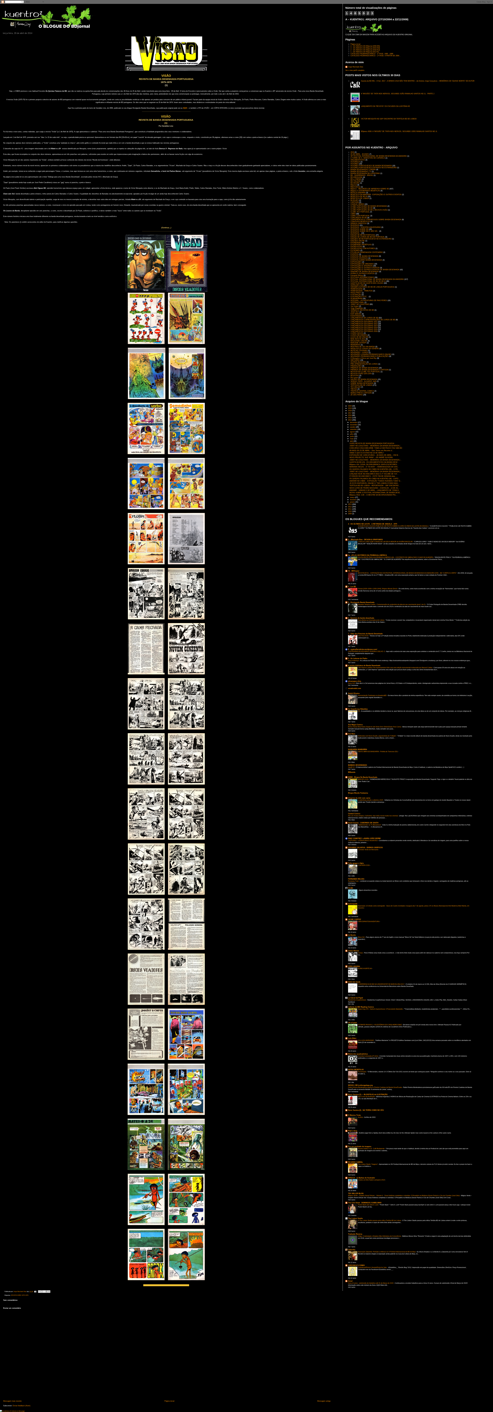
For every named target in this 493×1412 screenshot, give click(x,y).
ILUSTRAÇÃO (355, 295)
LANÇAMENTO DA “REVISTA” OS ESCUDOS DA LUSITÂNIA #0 (385, 106)
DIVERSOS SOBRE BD (359, 229)
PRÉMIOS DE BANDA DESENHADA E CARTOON (369, 370)
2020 (350, 406)
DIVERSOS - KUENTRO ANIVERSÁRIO (365, 227)
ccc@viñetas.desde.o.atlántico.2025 (370, 800)
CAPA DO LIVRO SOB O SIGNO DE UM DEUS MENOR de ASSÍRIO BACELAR (385, 542)
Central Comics (354, 814)
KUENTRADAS (356, 316)
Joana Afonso (353, 951)
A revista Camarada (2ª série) (368, 1056)
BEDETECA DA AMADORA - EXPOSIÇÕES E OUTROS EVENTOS (375, 194)
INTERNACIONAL (357, 302)
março (352, 497)
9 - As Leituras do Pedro (357, 658)
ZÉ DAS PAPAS (356, 395)
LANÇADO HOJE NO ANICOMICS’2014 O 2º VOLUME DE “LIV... (374, 474)
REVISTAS (354, 375)
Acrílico (360, 1117)
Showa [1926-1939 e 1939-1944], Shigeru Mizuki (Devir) (378, 589)
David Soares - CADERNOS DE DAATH (363, 823)
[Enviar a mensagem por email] (39, 1291)
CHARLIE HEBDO (357, 204)
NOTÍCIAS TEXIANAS (358, 350)
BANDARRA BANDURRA (357, 749)
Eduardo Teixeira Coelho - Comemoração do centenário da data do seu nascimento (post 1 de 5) (392, 604)
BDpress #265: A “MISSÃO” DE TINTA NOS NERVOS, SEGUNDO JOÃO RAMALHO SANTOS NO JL (399, 131)
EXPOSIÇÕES (356, 262)
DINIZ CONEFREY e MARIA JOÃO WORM (364, 838)
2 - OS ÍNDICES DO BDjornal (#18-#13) (365, 50)
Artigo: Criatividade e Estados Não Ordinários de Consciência (379, 1236)
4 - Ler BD (352, 587)
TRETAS (353, 389)
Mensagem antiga (323, 1401)
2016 (350, 415)
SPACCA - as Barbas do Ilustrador (361, 1178)
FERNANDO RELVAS (356, 879)
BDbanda (351, 772)
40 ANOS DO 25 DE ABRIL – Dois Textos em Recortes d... (371, 450)
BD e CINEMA (355, 179)
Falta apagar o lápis (356, 863)
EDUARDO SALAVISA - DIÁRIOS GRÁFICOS (365, 847)
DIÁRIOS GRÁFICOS (358, 223)
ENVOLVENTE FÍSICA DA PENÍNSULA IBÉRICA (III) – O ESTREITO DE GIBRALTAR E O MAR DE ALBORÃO (396, 557)
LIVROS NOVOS (356, 333)
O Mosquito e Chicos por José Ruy (363, 358)
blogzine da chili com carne (359, 798)
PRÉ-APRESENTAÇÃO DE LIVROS (364, 364)
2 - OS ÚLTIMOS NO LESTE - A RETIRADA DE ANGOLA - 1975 (372, 524)
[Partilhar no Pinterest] (49, 1291)
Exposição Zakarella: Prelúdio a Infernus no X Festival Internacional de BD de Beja (387, 1252)
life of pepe (352, 1023)
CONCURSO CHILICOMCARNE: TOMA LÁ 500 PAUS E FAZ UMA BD (375, 448)
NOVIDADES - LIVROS (359, 352)
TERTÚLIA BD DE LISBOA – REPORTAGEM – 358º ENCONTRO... (374, 485)
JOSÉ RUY (354, 312)
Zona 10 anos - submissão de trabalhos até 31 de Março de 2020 (371, 1283)
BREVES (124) (363, 779)
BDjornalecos (355, 187)
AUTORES (354, 164)
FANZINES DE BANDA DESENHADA (364, 272)
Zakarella (351, 1250)
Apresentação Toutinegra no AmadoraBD (372, 695)
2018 (350, 411)
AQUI (185, 108)
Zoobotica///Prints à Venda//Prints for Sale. (372, 1267)
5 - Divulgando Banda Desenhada (361, 602)
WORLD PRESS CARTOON (361, 393)
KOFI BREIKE (355, 314)
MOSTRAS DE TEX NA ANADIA (362, 347)
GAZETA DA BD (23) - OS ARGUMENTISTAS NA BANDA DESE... (374, 462)
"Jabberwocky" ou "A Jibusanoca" (370, 825)
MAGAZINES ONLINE (358, 341)
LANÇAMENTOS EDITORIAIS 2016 (363, 331)
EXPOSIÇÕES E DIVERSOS (361, 266)
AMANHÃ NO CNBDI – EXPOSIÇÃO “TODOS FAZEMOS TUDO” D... (375, 481)
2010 (350, 511)
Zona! (350, 1281)
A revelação (362, 1072)
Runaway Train (353, 881)
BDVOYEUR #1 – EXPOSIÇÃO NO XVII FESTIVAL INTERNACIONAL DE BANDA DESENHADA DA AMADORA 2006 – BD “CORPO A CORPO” (407, 573)
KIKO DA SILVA (354, 982)
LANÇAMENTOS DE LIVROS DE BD (364, 318)
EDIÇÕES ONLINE (357, 241)
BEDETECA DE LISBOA (359, 198)
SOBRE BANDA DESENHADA (361, 383)
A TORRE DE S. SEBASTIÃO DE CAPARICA (367, 158)
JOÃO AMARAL (354, 966)
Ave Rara (351, 734)
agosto (352, 432)
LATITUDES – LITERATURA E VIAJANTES (363, 840)
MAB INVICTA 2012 (357, 339)
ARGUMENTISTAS (357, 160)
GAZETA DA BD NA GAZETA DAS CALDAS (366, 283)
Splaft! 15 (351, 767)
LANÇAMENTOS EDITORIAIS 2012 (363, 324)
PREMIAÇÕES (356, 366)
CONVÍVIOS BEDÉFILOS (360, 221)
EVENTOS (354, 254)
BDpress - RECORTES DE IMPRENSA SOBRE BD (369, 189)
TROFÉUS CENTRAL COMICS (362, 391)
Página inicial (169, 1401)
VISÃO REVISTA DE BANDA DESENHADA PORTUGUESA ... (372, 443)
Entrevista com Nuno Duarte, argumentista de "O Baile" (377, 736)
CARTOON (354, 202)
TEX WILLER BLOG (356, 1193)
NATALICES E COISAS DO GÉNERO (364, 349)
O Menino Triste (354, 1115)
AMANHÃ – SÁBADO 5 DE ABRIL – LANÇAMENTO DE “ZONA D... (374, 490)
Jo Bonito (352, 935)
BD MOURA (354, 183)
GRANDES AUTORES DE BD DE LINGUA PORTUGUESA (372, 287)
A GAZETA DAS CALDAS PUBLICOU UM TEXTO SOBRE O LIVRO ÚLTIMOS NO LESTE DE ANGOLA (393, 526)
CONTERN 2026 (364, 865)
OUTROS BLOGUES (358, 362)
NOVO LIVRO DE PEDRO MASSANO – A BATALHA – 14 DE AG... (374, 488)
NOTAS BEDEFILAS (356, 1070)
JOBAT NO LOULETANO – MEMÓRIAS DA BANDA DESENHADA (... (375, 446)
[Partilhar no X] (44, 1291)
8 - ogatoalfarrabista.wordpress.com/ (362, 649)
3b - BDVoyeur (353, 571)
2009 (350, 514)
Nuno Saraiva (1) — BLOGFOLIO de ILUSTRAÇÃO (367, 1094)
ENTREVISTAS (356, 246)
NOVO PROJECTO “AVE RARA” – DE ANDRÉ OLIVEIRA (371, 457)
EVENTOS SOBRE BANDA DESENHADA (366, 260)
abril (352, 441)
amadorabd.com (354, 688)
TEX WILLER (355, 387)
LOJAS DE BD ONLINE (359, 337)
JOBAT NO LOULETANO (359, 304)
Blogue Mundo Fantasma (358, 793)
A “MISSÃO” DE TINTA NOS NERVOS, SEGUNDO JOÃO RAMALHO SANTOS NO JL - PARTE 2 (397, 94)
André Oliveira (353, 693)
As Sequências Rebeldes (358, 709)
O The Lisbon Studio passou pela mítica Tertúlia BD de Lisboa (379, 1220)
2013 (350, 504)
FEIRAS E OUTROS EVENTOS (362, 273)
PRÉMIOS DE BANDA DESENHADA (364, 368)
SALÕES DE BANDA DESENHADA (363, 379)
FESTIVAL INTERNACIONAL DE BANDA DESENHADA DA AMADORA (377, 279)
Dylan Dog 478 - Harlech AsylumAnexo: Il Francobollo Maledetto (380, 1009)
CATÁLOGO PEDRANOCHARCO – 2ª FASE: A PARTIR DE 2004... (375, 56)
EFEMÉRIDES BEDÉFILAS (360, 245)
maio (352, 439)
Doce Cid (351, 683)
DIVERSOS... (355, 233)
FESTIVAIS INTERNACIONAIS (362, 277)
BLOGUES (354, 200)
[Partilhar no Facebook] (46, 1291)
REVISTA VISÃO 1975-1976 (19, 1295)
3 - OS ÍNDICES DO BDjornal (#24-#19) (365, 48)
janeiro (352, 502)
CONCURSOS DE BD (358, 218)
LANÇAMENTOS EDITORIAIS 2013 (363, 325)
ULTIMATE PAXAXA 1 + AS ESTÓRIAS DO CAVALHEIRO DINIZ (380, 1025)
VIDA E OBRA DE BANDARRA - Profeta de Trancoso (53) (378, 751)
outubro (353, 427)
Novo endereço (353, 660)
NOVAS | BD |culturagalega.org (360, 1085)
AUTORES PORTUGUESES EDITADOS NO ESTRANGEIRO (373, 168)
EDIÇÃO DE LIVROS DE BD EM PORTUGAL (367, 237)
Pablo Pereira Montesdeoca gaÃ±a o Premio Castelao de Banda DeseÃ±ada (375, 1087)
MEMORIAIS (355, 345)
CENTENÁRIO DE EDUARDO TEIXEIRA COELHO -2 (366, 651)
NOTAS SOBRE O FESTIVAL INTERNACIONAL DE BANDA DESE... (375, 493)
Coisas (360, 953)
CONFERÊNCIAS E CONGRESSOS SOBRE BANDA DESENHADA (375, 220)
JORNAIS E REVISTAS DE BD (362, 310)
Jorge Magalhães (356, 308)
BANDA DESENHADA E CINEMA (363, 169)
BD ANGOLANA (356, 177)
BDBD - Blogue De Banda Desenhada (362, 777)
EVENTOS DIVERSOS (359, 258)
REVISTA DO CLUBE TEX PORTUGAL (365, 372)
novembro (354, 425)
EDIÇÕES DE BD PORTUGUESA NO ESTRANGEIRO (370, 239)
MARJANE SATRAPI (358, 343)
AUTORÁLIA (355, 162)
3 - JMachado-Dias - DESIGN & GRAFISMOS (365, 540)
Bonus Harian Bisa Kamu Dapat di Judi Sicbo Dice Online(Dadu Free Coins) (375, 727)
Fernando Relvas (356, 275)
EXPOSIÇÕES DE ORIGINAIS (362, 264)
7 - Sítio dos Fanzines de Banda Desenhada (365, 634)
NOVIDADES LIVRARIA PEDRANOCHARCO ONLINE (370, 354)
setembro (353, 429)
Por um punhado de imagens (359, 1146)
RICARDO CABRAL (355, 1162)
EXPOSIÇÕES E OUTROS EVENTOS (365, 268)
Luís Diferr (352, 1038)
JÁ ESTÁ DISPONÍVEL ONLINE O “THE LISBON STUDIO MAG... (374, 483)
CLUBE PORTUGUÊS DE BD (361, 208)
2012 (350, 507)
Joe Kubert (354, 306)
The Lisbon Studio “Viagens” (368, 1164)
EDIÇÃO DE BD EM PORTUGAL (362, 235)
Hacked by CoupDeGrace (357, 1000)
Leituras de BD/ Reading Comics (361, 1007)
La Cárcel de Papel (355, 998)
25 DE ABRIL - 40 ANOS (359, 154)
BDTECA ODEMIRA (358, 193)
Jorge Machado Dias (355, 67)
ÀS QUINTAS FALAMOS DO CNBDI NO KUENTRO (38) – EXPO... (374, 479)
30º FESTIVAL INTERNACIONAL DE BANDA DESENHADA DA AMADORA (378, 156)
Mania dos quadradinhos (358, 1054)
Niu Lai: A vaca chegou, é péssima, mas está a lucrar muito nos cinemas (373, 816)
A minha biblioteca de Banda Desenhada (364, 665)
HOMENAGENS (356, 289)
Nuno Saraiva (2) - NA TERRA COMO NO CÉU (366, 1110)
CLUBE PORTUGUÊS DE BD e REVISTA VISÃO (368, 210)
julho (352, 434)
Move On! (361, 937)
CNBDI (353, 214)
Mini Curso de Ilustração (366, 1097)
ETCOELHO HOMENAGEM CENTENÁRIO (366, 252)
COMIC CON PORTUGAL (360, 216)
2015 (350, 418)
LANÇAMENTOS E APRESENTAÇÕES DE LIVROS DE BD (372, 320)
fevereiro (353, 500)
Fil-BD (350, 888)
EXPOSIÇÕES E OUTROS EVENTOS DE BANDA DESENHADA (374, 270)
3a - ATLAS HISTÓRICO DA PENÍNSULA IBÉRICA (367, 555)
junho (352, 436)
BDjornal (353, 185)
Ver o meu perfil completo (354, 70)
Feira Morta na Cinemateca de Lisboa (371, 620)
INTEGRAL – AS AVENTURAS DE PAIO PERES (368, 300)
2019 (352, 152)
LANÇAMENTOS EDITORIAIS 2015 (363, 329)
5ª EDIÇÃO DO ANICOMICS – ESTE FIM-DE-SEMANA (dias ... (373, 476)
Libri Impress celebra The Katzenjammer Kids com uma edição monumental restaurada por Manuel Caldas (395, 668)
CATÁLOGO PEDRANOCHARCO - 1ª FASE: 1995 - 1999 (371, 54)
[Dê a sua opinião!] (41, 1291)
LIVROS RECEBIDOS (358, 335)
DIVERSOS (354, 225)
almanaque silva (354, 681)
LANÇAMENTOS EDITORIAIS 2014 (363, 327)
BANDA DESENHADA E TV (360, 171)
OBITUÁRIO (355, 360)
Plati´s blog (352, 1131)
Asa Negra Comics (355, 725)
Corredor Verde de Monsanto (368, 850)
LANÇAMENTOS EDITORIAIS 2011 (363, 322)
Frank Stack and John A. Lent (368, 1205)
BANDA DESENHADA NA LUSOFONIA (365, 173)
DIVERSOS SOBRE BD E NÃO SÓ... (364, 231)
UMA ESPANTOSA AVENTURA (369, 921)
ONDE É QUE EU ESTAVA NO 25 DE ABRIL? (366, 453)
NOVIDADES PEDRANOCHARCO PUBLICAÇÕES (369, 356)
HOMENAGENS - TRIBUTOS (361, 291)
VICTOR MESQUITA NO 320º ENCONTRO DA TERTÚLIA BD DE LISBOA (389, 119)
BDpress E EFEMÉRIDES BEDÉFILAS (365, 191)
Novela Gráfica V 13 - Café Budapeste (371, 1148)
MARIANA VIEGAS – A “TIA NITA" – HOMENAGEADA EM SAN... (374, 467)
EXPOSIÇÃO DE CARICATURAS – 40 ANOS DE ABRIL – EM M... (374, 455)
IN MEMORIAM (356, 298)
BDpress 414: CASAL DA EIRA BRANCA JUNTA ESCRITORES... (374, 464)
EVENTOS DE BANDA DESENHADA (364, 256)
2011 (350, 509)
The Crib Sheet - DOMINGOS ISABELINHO (364, 1203)
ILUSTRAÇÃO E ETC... (359, 297)
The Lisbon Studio (355, 1218)
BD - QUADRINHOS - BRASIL (361, 175)
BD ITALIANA (355, 181)
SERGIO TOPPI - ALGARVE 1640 (363, 381)
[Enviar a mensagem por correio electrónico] (35, 1291)
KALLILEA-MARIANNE (366, 1040)
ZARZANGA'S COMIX (356, 1265)
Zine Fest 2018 (363, 636)
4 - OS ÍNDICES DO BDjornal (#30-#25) (365, 46)
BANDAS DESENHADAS (357, 765)
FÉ (359, 711)
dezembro (354, 422)
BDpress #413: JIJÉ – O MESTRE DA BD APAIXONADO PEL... (373, 495)
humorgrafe (352, 904)
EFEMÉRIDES (356, 243)
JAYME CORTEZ (354, 919)
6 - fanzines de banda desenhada (361, 618)
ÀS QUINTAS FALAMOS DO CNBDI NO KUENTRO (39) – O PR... (374, 469)
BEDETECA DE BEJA (358, 196)
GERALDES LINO (357, 285)
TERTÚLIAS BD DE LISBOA (361, 385)
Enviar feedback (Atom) (21, 1406)
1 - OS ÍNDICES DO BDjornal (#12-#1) (364, 52)
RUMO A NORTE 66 (365, 968)
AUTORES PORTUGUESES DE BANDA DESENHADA (371, 166)
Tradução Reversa (355, 1234)
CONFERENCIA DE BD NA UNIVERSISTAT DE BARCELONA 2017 (381, 984)
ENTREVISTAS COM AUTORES (362, 248)
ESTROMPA (355, 250)
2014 (350, 420)
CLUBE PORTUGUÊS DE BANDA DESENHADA (368, 206)
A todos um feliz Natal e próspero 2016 (371, 1180)
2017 (350, 413)
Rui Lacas (354, 377)
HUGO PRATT (355, 293)
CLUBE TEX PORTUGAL (359, 212)
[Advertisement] (20, 1382)
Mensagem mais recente (12, 1401)
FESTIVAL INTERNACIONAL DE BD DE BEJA (368, 281)
